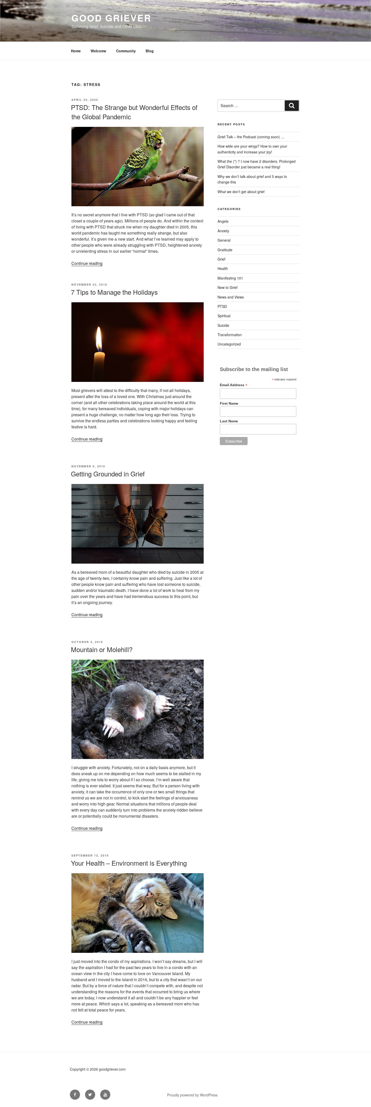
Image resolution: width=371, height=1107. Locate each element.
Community (126, 50)
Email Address (233, 385)
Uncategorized (229, 344)
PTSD (222, 306)
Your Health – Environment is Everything (129, 862)
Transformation (230, 334)
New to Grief (227, 287)
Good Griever (111, 17)
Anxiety (223, 230)
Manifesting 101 (230, 278)
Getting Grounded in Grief (108, 473)
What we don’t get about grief (241, 191)
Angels (223, 221)
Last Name (229, 421)
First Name (229, 403)
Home (76, 50)
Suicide (223, 325)
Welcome (98, 50)
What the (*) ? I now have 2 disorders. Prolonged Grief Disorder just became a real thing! (257, 164)
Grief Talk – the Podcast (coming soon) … (251, 136)
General (224, 240)
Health (223, 268)
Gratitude (225, 249)
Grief (221, 259)
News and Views (231, 296)
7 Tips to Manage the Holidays (114, 291)
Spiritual (224, 315)
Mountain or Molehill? (101, 649)
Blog (150, 50)
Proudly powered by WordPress (192, 1094)
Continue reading (86, 263)
